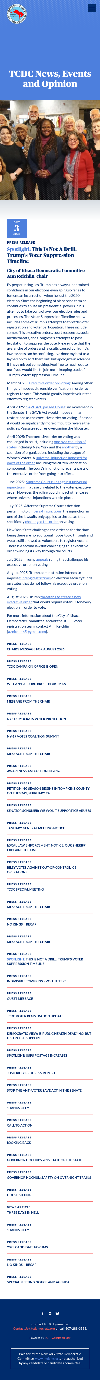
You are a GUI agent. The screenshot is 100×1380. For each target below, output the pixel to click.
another (68, 447)
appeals (42, 559)
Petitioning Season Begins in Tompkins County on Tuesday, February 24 (48, 791)
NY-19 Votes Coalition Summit (33, 736)
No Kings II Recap (22, 924)
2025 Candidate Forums (27, 1247)
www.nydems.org (47, 1358)
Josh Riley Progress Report (31, 1073)
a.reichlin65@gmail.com (27, 631)
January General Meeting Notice (36, 828)
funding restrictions (35, 578)
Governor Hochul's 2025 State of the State (44, 1160)
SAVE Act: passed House (45, 407)
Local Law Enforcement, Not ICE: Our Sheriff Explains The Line (46, 848)
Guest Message (20, 999)
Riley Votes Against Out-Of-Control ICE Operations (41, 870)
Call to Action (20, 1125)
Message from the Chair (28, 701)
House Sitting (19, 1195)
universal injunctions (45, 511)
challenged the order (42, 521)
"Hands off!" (18, 1108)
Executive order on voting (49, 383)
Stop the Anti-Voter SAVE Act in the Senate (44, 1090)
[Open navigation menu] (92, 8)
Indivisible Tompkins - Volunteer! (36, 981)
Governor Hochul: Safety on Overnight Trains (49, 1177)
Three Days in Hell (23, 1212)
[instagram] (50, 1314)
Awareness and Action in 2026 (33, 771)
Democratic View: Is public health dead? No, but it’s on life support (49, 1036)
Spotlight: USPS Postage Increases (37, 1055)
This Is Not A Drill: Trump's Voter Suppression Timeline (45, 961)
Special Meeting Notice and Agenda (38, 1282)
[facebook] (42, 1314)
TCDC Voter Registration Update (35, 1016)
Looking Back (19, 1142)
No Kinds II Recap (22, 1265)
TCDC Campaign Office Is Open (32, 666)
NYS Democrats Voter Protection (36, 719)
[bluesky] (57, 1314)
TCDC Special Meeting (25, 889)
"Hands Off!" (18, 1230)
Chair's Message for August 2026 (35, 649)
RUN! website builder (57, 1337)
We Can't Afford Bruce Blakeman (36, 684)
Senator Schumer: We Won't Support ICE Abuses (49, 811)
